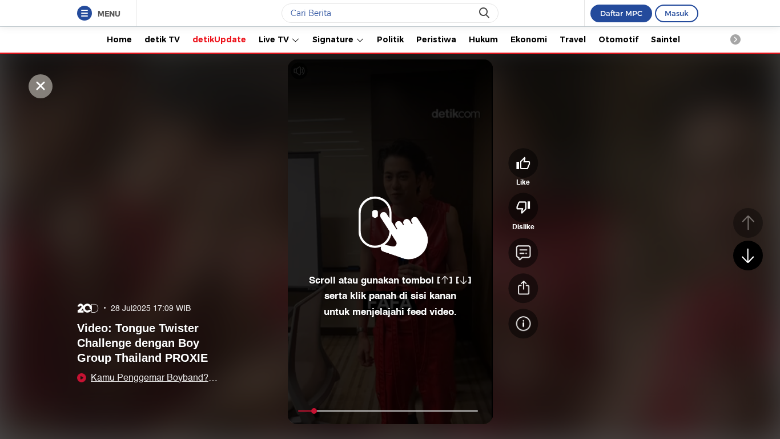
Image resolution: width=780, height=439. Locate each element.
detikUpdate (219, 39)
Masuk (677, 13)
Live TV (275, 39)
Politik (390, 39)
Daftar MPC (621, 13)
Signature (334, 39)
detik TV (162, 39)
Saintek (666, 39)
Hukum (483, 39)
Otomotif (618, 39)
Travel (573, 39)
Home (119, 39)
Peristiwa (436, 39)
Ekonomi (528, 39)
